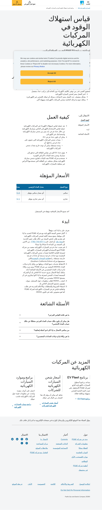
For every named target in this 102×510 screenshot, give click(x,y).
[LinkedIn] (17, 439)
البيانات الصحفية (62, 444)
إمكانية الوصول (84, 484)
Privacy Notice (39, 66)
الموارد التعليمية (82, 452)
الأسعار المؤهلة (83, 125)
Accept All (52, 73)
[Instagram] (26, 443)
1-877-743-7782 (38, 241)
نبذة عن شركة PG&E (80, 439)
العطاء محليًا (83, 448)
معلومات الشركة (81, 444)
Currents (64, 439)
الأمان (30, 484)
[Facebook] (26, 439)
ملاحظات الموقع (42, 448)
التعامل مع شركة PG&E (39, 452)
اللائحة (53, 484)
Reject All (52, 81)
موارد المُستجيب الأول (79, 457)
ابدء (88, 129)
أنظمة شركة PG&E (80, 466)
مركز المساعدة (42, 444)
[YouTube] (12, 439)
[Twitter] (22, 439)
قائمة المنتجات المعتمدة (40, 258)
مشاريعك (59, 241)
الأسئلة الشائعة (83, 134)
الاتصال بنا (44, 439)
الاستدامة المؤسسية (60, 448)
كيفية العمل (85, 120)
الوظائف (84, 461)
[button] (88, 3)
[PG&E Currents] (22, 443)
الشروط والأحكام (67, 484)
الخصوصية (41, 484)
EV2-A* (17, 193)
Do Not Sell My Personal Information (75, 490)
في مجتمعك (83, 470)
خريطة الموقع (17, 484)
